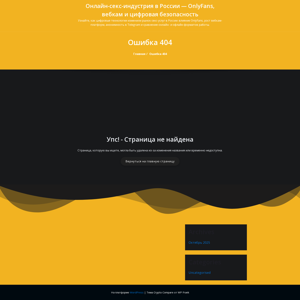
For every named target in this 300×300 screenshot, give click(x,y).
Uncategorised (200, 272)
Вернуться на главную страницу (150, 161)
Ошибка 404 (158, 54)
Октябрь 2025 (199, 242)
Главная (139, 54)
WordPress (137, 292)
